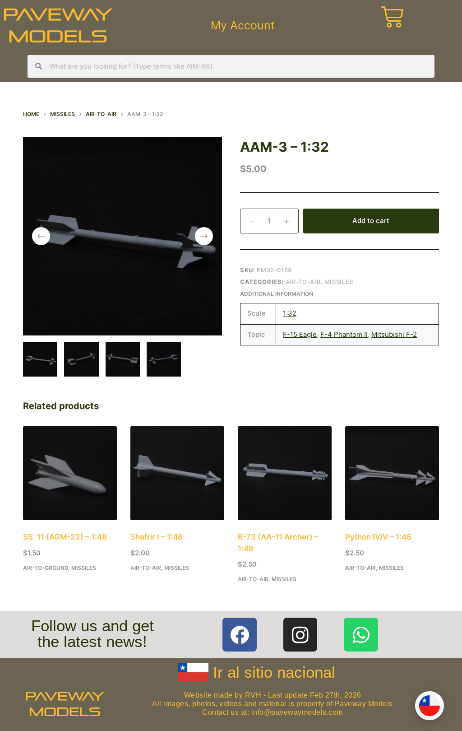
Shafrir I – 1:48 (156, 536)
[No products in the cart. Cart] (404, 25)
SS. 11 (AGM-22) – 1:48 (65, 536)
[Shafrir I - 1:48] (177, 473)
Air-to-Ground (45, 567)
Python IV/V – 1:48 (378, 536)
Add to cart (370, 220)
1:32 (289, 313)
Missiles (338, 281)
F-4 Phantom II (344, 334)
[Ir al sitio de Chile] (429, 705)
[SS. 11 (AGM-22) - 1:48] (70, 473)
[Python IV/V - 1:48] (392, 473)
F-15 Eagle (300, 334)
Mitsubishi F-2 (394, 334)
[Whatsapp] (361, 635)
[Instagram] (300, 635)
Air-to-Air (303, 281)
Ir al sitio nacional (274, 672)
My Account (243, 25)
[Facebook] (239, 635)
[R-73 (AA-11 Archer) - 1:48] (285, 473)
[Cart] (392, 17)
